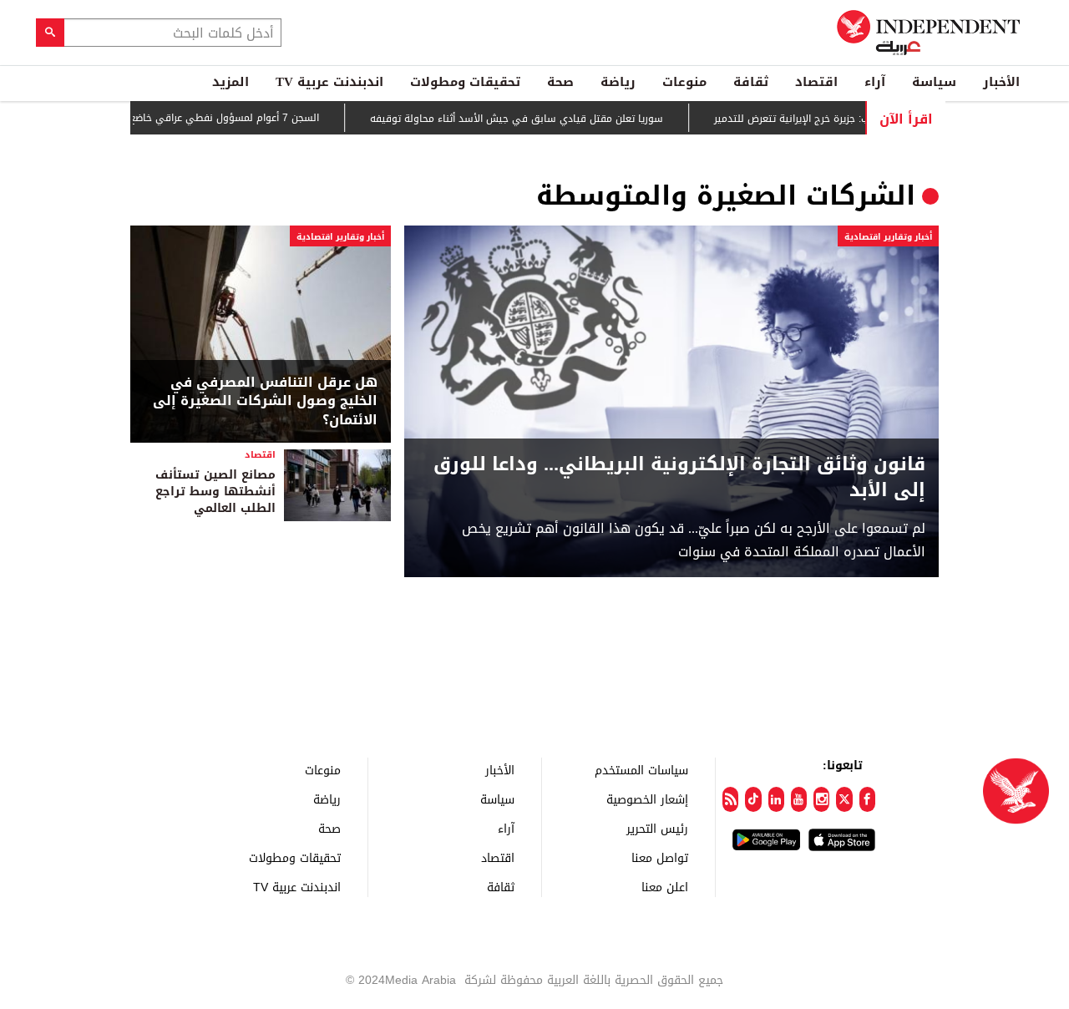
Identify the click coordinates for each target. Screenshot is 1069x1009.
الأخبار (1001, 82)
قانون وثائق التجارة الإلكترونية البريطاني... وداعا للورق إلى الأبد (679, 478)
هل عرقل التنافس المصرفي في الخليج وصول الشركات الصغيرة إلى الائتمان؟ (265, 401)
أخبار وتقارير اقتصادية (888, 237)
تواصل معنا (659, 857)
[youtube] (799, 799)
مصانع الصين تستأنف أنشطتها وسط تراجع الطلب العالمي (215, 491)
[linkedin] (776, 799)
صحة (560, 82)
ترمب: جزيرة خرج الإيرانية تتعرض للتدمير (822, 118)
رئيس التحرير (657, 828)
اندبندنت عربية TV (329, 82)
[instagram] (821, 799)
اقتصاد (816, 82)
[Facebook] (867, 799)
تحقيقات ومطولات (465, 82)
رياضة (618, 82)
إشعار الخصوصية (647, 798)
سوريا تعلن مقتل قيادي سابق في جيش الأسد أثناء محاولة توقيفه (540, 118)
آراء (874, 82)
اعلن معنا (664, 886)
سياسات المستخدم (641, 769)
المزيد (230, 82)
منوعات (684, 82)
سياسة (934, 82)
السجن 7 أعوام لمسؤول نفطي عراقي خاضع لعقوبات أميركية (211, 118)
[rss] (730, 799)
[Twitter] (844, 799)
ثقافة (750, 82)
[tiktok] (753, 799)
